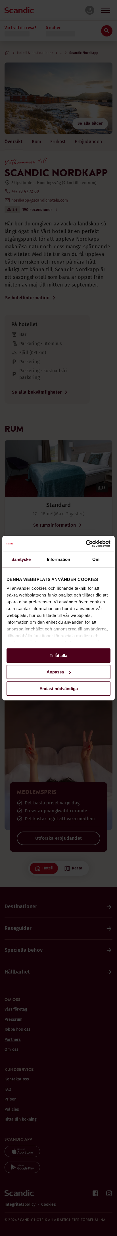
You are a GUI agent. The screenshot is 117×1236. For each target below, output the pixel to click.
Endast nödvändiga (58, 688)
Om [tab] (95, 559)
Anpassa (55, 671)
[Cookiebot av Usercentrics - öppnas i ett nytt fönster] (85, 543)
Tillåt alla (58, 655)
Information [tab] (58, 559)
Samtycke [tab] (21, 559)
